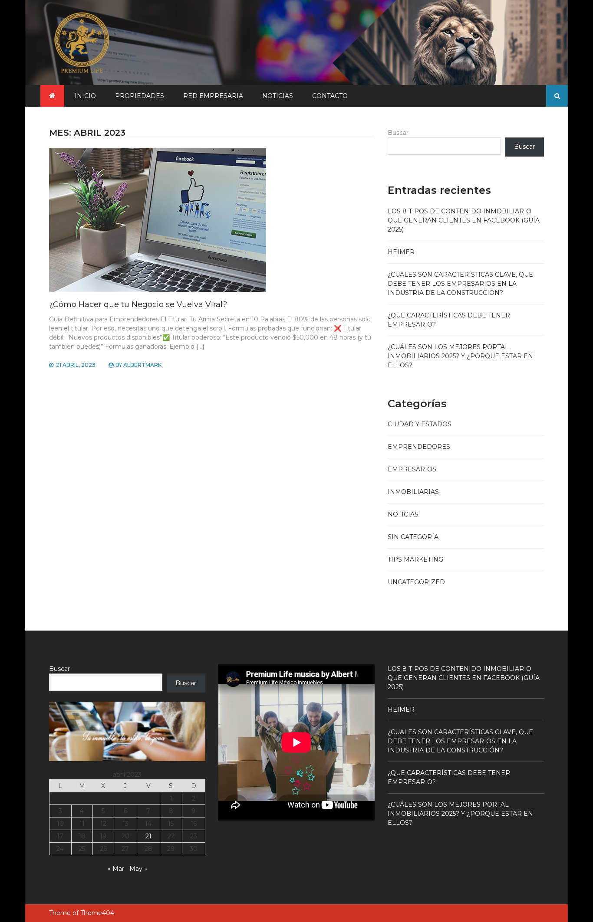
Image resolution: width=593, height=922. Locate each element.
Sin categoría (413, 537)
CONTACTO (330, 96)
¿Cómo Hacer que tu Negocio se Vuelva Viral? (138, 304)
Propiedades (139, 96)
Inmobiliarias (413, 492)
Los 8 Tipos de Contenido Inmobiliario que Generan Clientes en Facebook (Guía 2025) (464, 220)
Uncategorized (416, 582)
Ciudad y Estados (419, 424)
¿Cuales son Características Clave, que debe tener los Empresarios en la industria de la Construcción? (460, 284)
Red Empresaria (213, 96)
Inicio (85, 96)
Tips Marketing (415, 559)
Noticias (277, 96)
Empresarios (412, 469)
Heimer (401, 252)
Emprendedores (419, 447)
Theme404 (97, 913)
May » (138, 869)
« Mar (116, 869)
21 (148, 836)
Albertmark (142, 365)
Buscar (398, 133)
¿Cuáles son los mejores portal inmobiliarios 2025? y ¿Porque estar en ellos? (460, 356)
